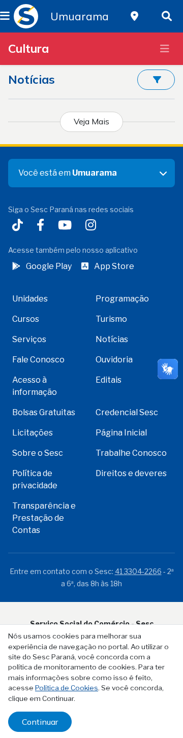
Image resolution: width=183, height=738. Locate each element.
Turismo (111, 319)
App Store (114, 266)
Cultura (28, 48)
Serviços (29, 339)
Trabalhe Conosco (131, 453)
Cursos (25, 319)
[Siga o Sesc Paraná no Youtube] (67, 226)
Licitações (32, 433)
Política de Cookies (66, 688)
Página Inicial (121, 433)
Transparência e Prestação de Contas (44, 518)
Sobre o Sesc (37, 453)
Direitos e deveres (131, 473)
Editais (108, 380)
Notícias (112, 339)
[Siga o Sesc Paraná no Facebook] (42, 226)
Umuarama (79, 16)
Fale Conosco (38, 359)
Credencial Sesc (127, 412)
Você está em (67, 173)
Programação (122, 299)
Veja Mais (91, 121)
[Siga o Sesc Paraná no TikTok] (19, 226)
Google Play (49, 266)
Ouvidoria (114, 359)
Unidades (30, 299)
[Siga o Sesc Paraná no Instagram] (92, 226)
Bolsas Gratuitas (43, 412)
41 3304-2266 (138, 571)
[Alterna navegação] (164, 48)
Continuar (40, 722)
